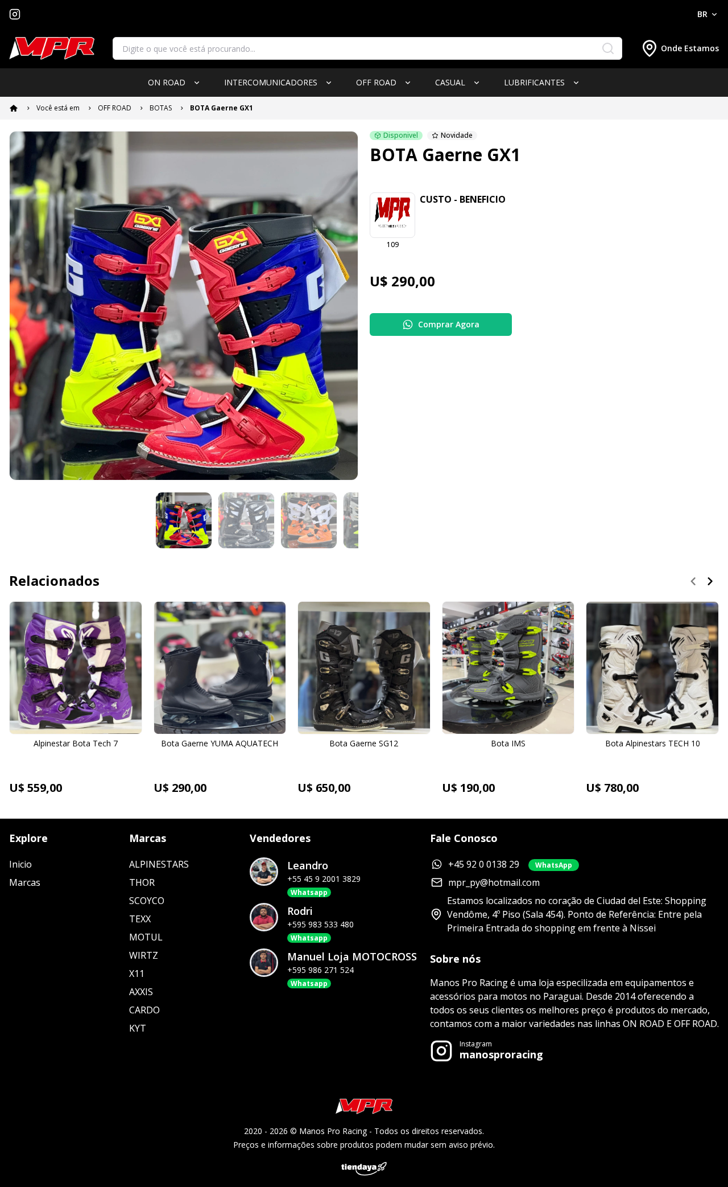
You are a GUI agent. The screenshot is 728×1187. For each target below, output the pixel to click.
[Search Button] (608, 48)
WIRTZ (143, 955)
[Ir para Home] (51, 48)
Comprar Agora (448, 324)
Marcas (24, 882)
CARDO (144, 1010)
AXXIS (141, 991)
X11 (136, 973)
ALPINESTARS (159, 864)
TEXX (140, 919)
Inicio (20, 864)
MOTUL (146, 937)
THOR (142, 882)
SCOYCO (146, 900)
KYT (137, 1028)
